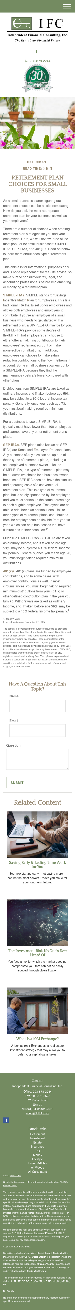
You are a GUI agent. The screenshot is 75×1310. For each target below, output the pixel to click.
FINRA (20, 1256)
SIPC (27, 1256)
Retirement (37, 1134)
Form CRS (15, 1175)
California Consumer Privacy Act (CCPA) (44, 1232)
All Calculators (37, 1171)
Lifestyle (37, 1159)
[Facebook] (37, 51)
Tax (37, 1151)
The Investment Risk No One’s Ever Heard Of (37, 953)
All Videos (37, 1167)
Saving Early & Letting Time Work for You (37, 865)
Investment (37, 1138)
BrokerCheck (10, 1185)
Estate (37, 1142)
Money (37, 1155)
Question (13, 745)
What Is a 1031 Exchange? (37, 1039)
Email (13, 720)
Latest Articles (37, 1163)
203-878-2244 (40, 60)
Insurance (37, 1146)
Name (14, 696)
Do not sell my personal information (26, 1239)
